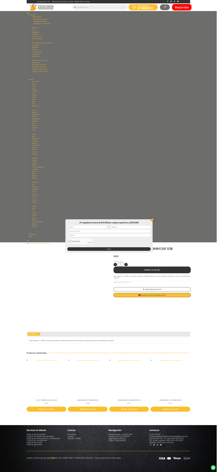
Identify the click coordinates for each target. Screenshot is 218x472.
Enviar (109, 249)
